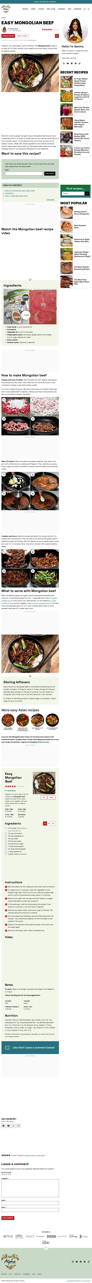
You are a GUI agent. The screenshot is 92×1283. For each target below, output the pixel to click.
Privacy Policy (86, 1280)
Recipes (25, 9)
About (40, 1274)
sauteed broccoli (45, 603)
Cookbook (61, 9)
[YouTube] (68, 63)
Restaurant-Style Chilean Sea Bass (81, 240)
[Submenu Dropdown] (44, 9)
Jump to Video (22, 36)
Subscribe (77, 9)
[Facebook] (72, 63)
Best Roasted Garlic (80, 226)
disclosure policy (32, 40)
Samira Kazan (14, 28)
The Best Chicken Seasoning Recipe (82, 268)
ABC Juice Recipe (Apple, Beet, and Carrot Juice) (81, 109)
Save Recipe (50, 173)
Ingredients (9, 193)
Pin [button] (44, 797)
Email (7, 170)
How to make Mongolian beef (16, 196)
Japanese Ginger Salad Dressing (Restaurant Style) (82, 254)
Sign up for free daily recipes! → (46, 2)
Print (51, 797)
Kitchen (41, 9)
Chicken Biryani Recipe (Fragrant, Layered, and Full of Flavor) (81, 95)
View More (50, 200)
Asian (3, 17)
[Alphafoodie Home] (5, 9)
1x (45, 823)
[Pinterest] (76, 63)
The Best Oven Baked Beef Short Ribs (81, 281)
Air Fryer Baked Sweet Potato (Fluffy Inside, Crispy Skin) (80, 82)
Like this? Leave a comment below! (34, 1047)
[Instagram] (64, 63)
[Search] (89, 9)
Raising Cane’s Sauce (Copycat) (81, 212)
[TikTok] (80, 63)
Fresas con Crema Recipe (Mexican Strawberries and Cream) (82, 151)
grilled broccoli (32, 603)
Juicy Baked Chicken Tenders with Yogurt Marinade (81, 123)
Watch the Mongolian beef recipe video (20, 191)
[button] (43, 30)
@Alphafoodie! (43, 742)
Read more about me (69, 58)
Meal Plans (51, 9)
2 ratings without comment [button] (34, 1155)
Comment (5, 1178)
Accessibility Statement (74, 1280)
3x (53, 823)
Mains (33, 9)
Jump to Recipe (8, 36)
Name (3, 1200)
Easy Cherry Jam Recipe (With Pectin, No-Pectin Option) (81, 137)
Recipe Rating (6, 1172)
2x (49, 823)
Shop (69, 9)
